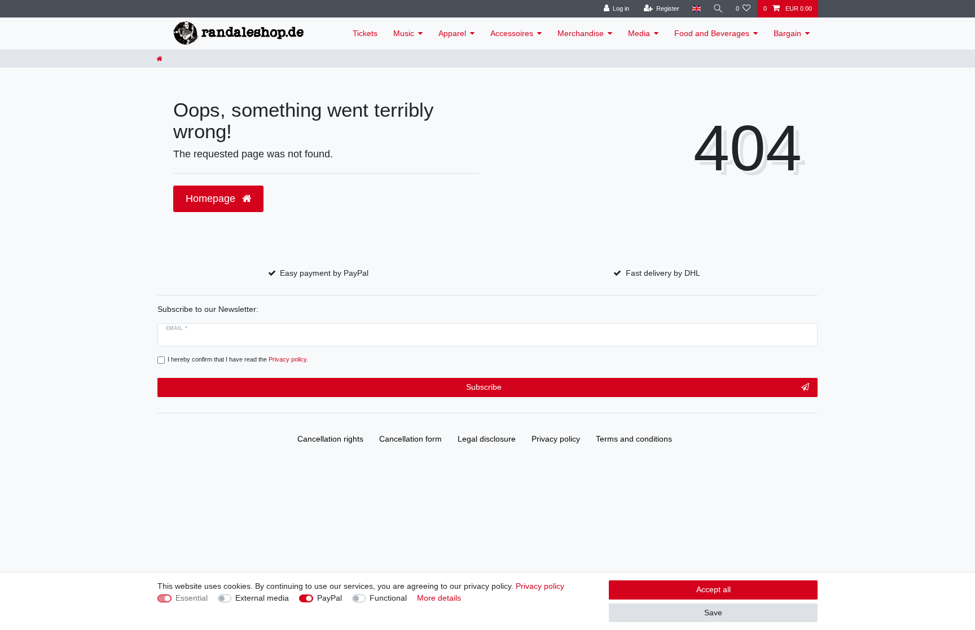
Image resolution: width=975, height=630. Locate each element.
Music (403, 33)
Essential (191, 597)
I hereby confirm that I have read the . (238, 359)
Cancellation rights (330, 438)
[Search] (718, 8)
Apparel (452, 33)
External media (262, 597)
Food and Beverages (711, 33)
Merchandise (580, 33)
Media (639, 33)
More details (439, 597)
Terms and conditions (634, 438)
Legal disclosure (487, 438)
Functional (388, 597)
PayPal (329, 597)
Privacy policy (556, 438)
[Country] (696, 8)
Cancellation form (410, 438)
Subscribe (484, 386)
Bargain (787, 33)
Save (713, 612)
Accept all (713, 589)
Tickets (365, 33)
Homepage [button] (212, 198)
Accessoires (511, 33)
